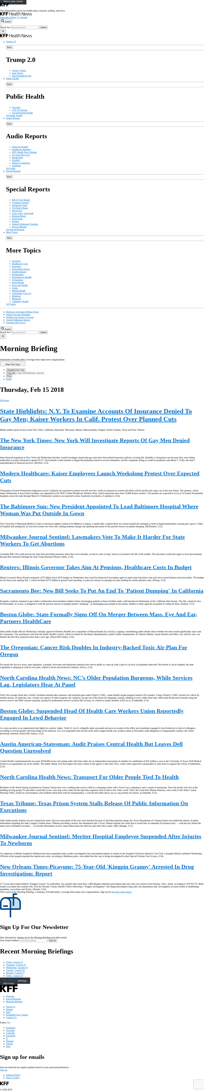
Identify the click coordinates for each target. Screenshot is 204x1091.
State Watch (17, 73)
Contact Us (11, 1017)
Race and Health (20, 285)
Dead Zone (17, 219)
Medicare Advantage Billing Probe (22, 312)
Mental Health (18, 290)
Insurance (16, 266)
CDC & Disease (19, 110)
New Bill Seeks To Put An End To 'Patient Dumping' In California (101, 591)
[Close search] (3, 31)
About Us (10, 1006)
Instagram (10, 1027)
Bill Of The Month (21, 200)
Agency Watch (19, 70)
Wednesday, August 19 (17, 967)
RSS (8, 1046)
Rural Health (18, 282)
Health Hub (17, 157)
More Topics (12, 232)
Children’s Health (20, 301)
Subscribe (4, 17)
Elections (16, 261)
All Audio (10, 168)
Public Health (12, 78)
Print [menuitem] (9, 376)
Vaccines (16, 107)
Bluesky (10, 1041)
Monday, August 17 (15, 973)
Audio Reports (13, 118)
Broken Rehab (19, 216)
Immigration (17, 274)
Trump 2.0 (11, 41)
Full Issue (4, 400)
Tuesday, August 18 (15, 970)
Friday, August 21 (14, 962)
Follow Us (15, 17)
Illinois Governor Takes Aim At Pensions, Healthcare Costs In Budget (96, 567)
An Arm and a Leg (21, 155)
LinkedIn (10, 1033)
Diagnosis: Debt (19, 205)
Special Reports (13, 171)
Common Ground (20, 202)
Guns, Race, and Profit (22, 213)
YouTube (10, 1030)
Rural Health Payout (21, 76)
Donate (23, 17)
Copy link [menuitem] (11, 373)
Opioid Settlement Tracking (25, 224)
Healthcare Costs (20, 264)
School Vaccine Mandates (18, 314)
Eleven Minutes (19, 227)
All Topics (11, 304)
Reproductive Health (22, 277)
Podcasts (10, 996)
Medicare (16, 296)
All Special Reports (15, 229)
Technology (17, 280)
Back (9, 47)
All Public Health (14, 115)
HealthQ (16, 160)
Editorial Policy (13, 1075)
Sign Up (52, 940)
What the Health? (20, 147)
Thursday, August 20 (16, 965)
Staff (8, 1012)
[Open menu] (1, 25)
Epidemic (16, 165)
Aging (15, 288)
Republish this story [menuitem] (15, 370)
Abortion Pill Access (15, 322)
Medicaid (16, 298)
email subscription (122, 892)
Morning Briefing (14, 1001)
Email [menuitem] (8, 379)
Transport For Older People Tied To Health (89, 777)
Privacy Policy (13, 1077)
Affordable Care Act (21, 293)
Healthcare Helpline (21, 149)
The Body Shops (20, 208)
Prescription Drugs (21, 269)
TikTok (9, 1044)
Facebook (10, 1035)
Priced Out (17, 210)
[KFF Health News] (16, 14)
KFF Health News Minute (24, 152)
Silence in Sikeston (21, 163)
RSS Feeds (8, 983)
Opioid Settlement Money (18, 320)
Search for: (5, 27)
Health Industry (19, 272)
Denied (15, 221)
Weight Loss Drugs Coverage (20, 317)
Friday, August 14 (14, 975)
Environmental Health (22, 113)
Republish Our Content (17, 1015)
